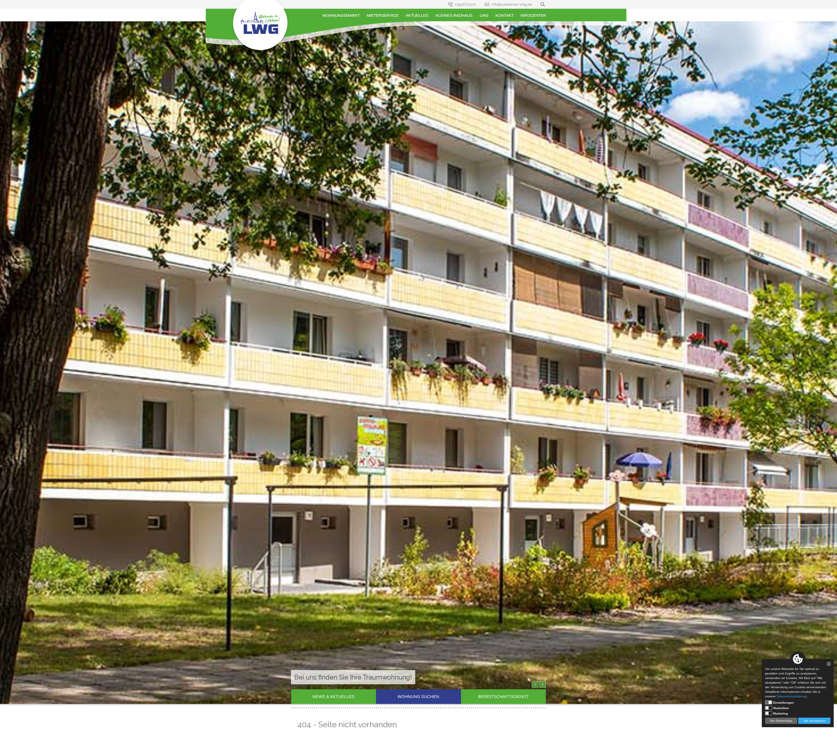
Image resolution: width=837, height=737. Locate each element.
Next (542, 684)
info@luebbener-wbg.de (511, 4)
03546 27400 (465, 4)
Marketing (780, 713)
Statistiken (781, 708)
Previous (535, 684)
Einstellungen (783, 702)
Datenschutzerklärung (792, 696)
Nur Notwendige (781, 720)
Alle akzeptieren (814, 720)
